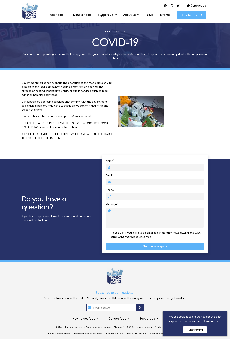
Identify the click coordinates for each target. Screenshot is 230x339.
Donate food (82, 15)
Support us (105, 15)
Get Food (56, 15)
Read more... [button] (212, 321)
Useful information (59, 334)
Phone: (110, 189)
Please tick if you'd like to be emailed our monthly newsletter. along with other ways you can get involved (156, 234)
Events (165, 15)
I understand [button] (195, 329)
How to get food (83, 318)
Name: (110, 161)
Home (108, 31)
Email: (110, 175)
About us (129, 15)
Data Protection (136, 334)
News (149, 15)
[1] (140, 307)
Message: (112, 204)
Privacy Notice (114, 334)
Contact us (198, 5)
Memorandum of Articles (88, 334)
